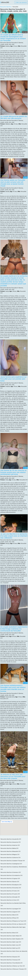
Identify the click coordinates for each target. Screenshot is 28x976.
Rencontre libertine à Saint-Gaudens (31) (12, 939)
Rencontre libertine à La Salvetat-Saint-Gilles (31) (13, 904)
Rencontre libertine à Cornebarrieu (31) (11, 875)
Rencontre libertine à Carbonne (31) (10, 857)
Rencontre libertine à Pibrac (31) (10, 918)
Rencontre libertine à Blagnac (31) (10, 854)
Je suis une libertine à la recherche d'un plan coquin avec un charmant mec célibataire (13, 536)
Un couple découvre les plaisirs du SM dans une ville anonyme (13, 117)
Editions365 (4, 2)
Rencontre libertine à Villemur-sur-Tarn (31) (13, 966)
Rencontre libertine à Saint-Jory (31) (11, 945)
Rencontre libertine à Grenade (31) (10, 897)
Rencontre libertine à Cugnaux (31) (10, 878)
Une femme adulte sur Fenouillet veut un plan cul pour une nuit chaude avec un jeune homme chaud (12, 183)
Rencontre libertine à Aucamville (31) (11, 839)
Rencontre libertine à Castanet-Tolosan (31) (13, 860)
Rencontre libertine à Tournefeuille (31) (11, 963)
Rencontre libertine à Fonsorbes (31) (11, 887)
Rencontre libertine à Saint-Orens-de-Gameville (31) (14, 952)
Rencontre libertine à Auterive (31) (10, 845)
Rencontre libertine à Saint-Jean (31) (11, 942)
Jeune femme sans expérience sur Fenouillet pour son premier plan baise (13, 379)
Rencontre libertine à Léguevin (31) (10, 911)
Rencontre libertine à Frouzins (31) (10, 894)
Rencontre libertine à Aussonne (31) (11, 842)
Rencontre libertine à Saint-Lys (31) (10, 948)
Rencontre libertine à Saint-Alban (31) (11, 936)
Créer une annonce (21, 2)
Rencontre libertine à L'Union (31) (10, 900)
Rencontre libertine (5, 6)
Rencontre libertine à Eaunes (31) (10, 881)
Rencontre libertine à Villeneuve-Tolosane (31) (13, 969)
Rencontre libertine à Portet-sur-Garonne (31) (13, 924)
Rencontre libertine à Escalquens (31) (11, 884)
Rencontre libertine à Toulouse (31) (10, 960)
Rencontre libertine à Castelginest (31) (11, 863)
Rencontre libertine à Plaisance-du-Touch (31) (13, 921)
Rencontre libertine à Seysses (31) (10, 956)
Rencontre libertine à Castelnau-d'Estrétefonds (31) (14, 868)
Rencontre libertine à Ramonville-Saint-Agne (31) (13, 928)
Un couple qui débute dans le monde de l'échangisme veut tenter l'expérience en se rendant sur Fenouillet (13, 37)
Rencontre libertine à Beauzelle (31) (10, 851)
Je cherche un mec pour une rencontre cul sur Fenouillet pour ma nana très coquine (12, 776)
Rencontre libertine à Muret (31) (9, 915)
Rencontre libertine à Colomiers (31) (11, 872)
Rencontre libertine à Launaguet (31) (11, 908)
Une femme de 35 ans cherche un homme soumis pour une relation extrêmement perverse (13, 472)
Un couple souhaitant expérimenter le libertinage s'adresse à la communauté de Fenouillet (14, 629)
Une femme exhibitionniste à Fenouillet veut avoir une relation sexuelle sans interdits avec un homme (13, 688)
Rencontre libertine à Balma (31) (9, 848)
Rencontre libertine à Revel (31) (9, 932)
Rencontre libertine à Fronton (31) (10, 891)
